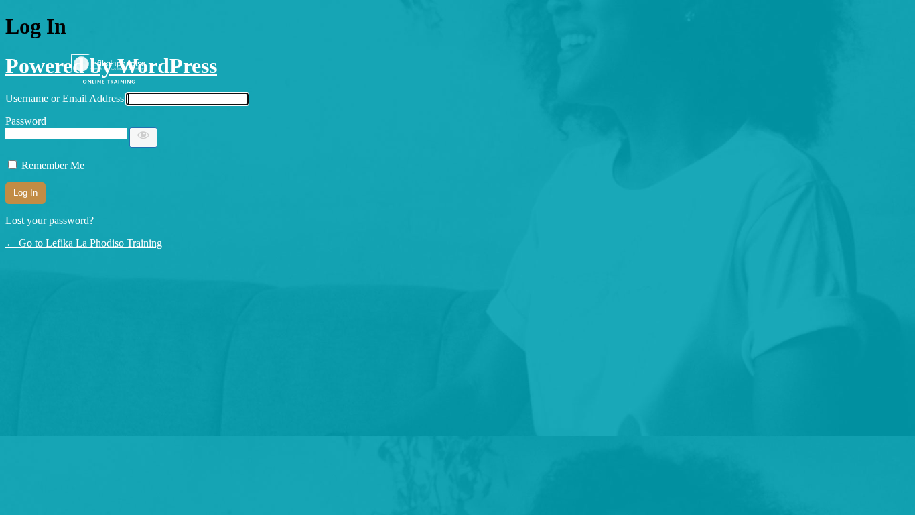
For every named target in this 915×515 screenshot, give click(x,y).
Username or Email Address (64, 98)
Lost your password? (49, 220)
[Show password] (143, 137)
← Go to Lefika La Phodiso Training (83, 243)
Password (25, 121)
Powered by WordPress (111, 66)
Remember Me (52, 165)
